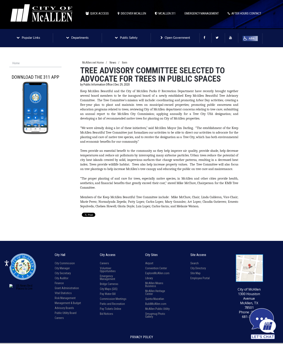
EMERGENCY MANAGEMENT (202, 13)
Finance (59, 283)
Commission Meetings (113, 299)
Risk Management (65, 298)
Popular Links (31, 37)
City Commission (65, 263)
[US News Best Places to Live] (22, 287)
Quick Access (99, 13)
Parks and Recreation (112, 303)
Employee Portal (200, 278)
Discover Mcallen (133, 13)
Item (124, 62)
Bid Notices (106, 313)
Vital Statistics (63, 293)
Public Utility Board (65, 313)
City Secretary (63, 273)
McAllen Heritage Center (155, 292)
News (113, 62)
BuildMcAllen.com (155, 303)
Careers (59, 318)
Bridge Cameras (109, 284)
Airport (149, 263)
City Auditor (61, 278)
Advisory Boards (64, 308)
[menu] (35, 63)
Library (149, 278)
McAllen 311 (166, 13)
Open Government (177, 37)
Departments (80, 37)
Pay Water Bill (108, 294)
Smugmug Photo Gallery (155, 315)
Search (194, 263)
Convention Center (156, 268)
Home (16, 63)
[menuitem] (35, 63)
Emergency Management (107, 277)
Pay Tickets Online (110, 308)
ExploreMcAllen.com (157, 273)
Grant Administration (67, 288)
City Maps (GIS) (108, 289)
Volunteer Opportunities (108, 270)
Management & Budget (68, 303)
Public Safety (129, 37)
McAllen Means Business (154, 284)
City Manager (62, 268)
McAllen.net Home (93, 62)
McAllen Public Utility (157, 308)
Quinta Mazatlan (154, 299)
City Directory (198, 268)
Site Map (195, 273)
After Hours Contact (245, 13)
